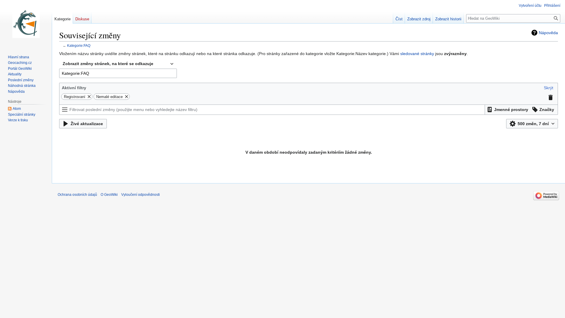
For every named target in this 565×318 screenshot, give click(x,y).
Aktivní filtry (74, 87)
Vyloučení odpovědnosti (140, 195)
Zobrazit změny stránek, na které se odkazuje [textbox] (108, 63)
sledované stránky (417, 53)
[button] (548, 87)
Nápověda (548, 32)
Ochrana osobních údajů (77, 195)
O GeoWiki (109, 195)
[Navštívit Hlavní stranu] (25, 23)
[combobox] (118, 64)
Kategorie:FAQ (78, 45)
